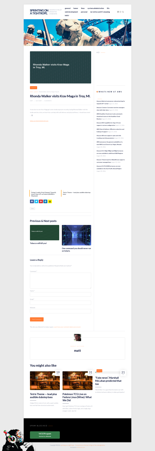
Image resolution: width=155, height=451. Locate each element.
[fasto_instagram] (120, 12)
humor (75, 8)
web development (71, 12)
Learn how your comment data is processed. (67, 327)
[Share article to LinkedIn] (45, 201)
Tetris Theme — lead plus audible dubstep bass (43, 396)
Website (32, 307)
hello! (67, 15)
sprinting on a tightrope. (39, 12)
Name (32, 291)
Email (32, 299)
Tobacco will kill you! (38, 243)
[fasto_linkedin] (118, 12)
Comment (33, 271)
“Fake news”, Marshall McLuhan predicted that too (108, 380)
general (68, 8)
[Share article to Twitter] (36, 201)
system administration (96, 8)
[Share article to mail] (50, 201)
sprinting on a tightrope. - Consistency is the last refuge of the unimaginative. (83, 445)
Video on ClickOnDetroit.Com (39, 121)
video (32, 208)
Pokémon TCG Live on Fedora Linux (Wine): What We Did (77, 397)
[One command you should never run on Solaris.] (76, 245)
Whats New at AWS (110, 92)
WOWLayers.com (81, 447)
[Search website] (123, 12)
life (108, 8)
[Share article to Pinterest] (41, 201)
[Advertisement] (111, 70)
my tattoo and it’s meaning (100, 12)
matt (31, 100)
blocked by (45, 435)
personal (84, 12)
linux (83, 8)
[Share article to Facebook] (32, 201)
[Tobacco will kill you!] (44, 240)
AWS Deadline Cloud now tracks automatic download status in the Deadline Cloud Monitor (109, 116)
